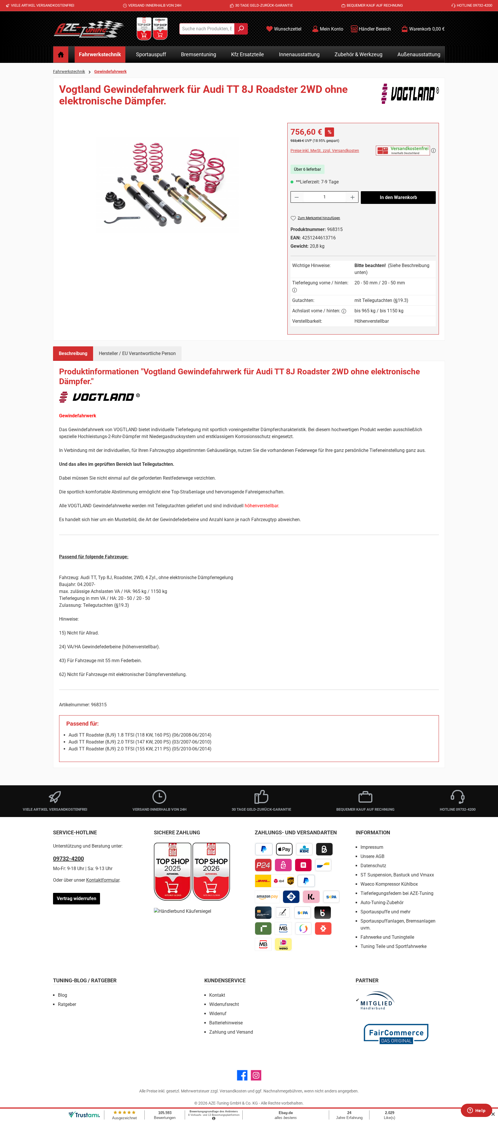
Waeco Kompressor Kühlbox (389, 884)
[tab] (73, 353)
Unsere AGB (372, 856)
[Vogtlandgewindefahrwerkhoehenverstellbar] (167, 185)
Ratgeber (67, 1004)
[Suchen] (241, 29)
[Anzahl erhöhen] (353, 197)
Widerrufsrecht (224, 1004)
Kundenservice (225, 980)
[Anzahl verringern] (296, 197)
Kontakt (217, 995)
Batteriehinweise (226, 1023)
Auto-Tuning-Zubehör (382, 902)
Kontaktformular (102, 880)
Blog (62, 995)
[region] (167, 185)
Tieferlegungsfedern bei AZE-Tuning (397, 893)
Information (373, 832)
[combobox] (207, 29)
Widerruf (218, 1013)
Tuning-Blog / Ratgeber (85, 980)
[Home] (60, 54)
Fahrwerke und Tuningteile (387, 937)
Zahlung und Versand (231, 1032)
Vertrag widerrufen (76, 898)
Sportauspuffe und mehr (385, 912)
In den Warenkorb (398, 197)
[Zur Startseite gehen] (89, 29)
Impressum (372, 847)
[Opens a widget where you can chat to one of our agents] (476, 1111)
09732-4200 (68, 858)
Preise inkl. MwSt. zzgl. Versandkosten (324, 150)
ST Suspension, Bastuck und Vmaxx (397, 875)
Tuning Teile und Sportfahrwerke (394, 946)
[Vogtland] (410, 97)
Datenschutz (373, 865)
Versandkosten (233, 1091)
